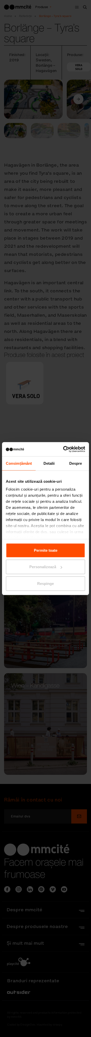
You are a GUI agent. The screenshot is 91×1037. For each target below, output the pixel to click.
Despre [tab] (75, 463)
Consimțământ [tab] (19, 463)
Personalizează (42, 567)
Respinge (45, 583)
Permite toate (45, 550)
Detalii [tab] (49, 463)
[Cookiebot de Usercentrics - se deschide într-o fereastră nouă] (64, 449)
